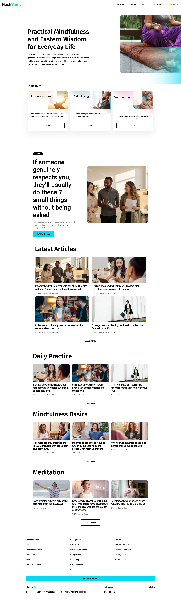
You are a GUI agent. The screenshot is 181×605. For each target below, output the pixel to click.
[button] (90, 341)
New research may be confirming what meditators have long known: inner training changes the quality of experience (90, 505)
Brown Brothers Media (52, 592)
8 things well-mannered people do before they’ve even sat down (128, 444)
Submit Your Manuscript (36, 564)
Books (143, 4)
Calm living (38, 154)
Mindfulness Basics (78, 550)
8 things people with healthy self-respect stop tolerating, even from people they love (115, 288)
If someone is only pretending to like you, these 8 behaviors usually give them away (50, 445)
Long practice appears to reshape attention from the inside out (50, 502)
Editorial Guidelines (123, 550)
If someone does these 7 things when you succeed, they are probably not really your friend (88, 445)
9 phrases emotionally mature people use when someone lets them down (59, 327)
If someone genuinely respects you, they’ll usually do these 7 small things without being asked (52, 188)
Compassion (75, 555)
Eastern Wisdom (77, 564)
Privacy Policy (120, 555)
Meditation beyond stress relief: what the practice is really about (128, 502)
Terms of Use (120, 560)
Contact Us (30, 555)
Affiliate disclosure (122, 545)
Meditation (74, 569)
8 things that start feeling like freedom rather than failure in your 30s (129, 387)
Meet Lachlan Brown (34, 550)
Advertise (30, 560)
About (28, 545)
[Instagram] (119, 592)
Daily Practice (75, 545)
